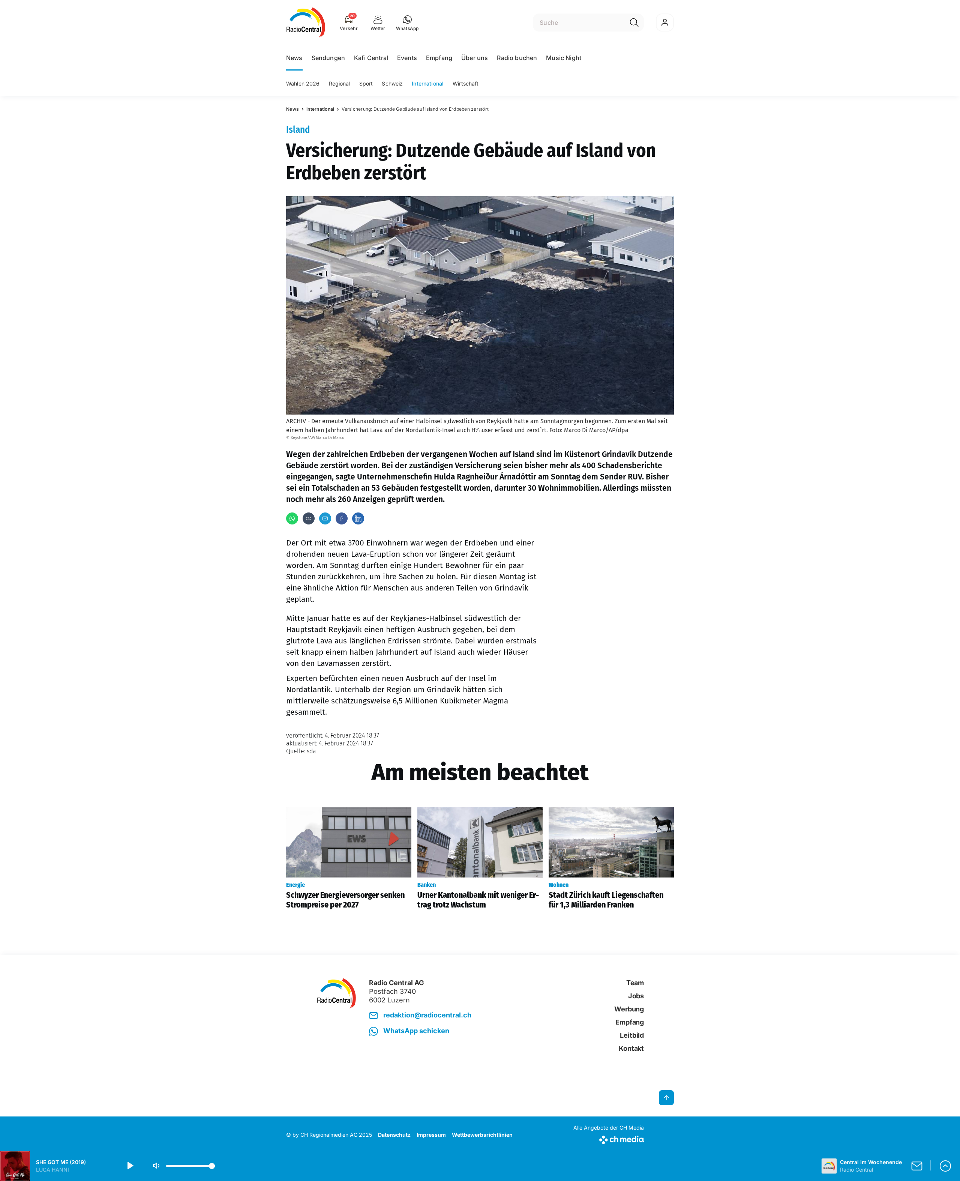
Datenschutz (394, 1134)
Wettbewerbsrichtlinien (482, 1134)
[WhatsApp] (292, 518)
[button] (407, 22)
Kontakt (631, 1048)
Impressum (431, 1134)
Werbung (629, 1009)
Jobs (636, 996)
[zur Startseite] (305, 23)
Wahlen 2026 (303, 83)
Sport (366, 83)
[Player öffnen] (945, 1166)
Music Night (563, 58)
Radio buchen (517, 58)
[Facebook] (342, 518)
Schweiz (392, 83)
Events (407, 58)
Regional (339, 83)
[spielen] (129, 1165)
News (294, 58)
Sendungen (328, 58)
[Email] (325, 518)
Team (635, 983)
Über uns (474, 58)
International (428, 83)
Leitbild (632, 1035)
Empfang (439, 58)
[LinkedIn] (358, 518)
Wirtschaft (465, 83)
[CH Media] (608, 1138)
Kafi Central (371, 58)
